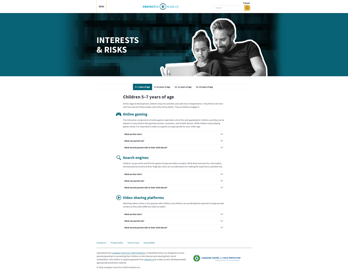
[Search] (247, 8)
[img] (160, 6)
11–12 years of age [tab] (183, 87)
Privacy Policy (117, 242)
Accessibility (149, 242)
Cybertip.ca (149, 259)
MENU (101, 6)
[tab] (174, 134)
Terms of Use (133, 242)
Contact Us (101, 242)
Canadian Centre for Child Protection (128, 252)
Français (246, 3)
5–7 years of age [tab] (142, 87)
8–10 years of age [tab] (162, 87)
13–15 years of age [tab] (204, 87)
